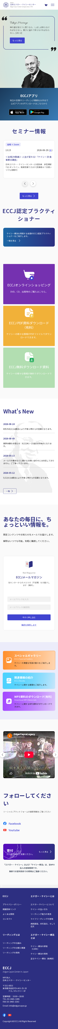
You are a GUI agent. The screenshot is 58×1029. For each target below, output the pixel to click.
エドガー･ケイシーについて (42, 904)
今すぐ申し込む (29, 617)
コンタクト (7, 919)
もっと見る (17, 40)
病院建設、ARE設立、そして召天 (43, 925)
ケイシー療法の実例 (39, 953)
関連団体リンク (9, 909)
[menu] (52, 5)
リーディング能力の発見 (41, 914)
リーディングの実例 (11, 952)
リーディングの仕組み (12, 943)
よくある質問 (8, 914)
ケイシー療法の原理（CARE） (39, 947)
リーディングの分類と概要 (14, 947)
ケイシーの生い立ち (39, 909)
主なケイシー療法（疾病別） (43, 958)
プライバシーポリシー (12, 904)
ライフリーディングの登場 (42, 919)
